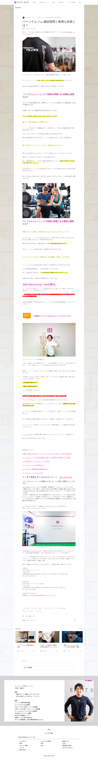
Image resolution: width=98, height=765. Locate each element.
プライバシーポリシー (67, 747)
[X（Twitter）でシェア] (26, 616)
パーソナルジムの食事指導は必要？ (25, 646)
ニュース (22, 747)
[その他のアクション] (75, 17)
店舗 (21, 743)
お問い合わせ (23, 749)
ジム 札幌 (25, 608)
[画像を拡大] (49, 340)
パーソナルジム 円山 (48, 608)
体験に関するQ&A (66, 745)
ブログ (64, 743)
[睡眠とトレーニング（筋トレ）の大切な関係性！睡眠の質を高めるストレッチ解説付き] (72, 637)
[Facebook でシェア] (23, 616)
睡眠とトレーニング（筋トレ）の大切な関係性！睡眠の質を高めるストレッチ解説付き (72, 646)
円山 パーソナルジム (28, 611)
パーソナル (38, 611)
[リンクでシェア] (33, 616)
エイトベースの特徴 (46, 741)
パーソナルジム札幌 (60, 608)
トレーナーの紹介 (24, 745)
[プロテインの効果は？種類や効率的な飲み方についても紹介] (49, 637)
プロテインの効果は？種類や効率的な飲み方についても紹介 (48, 646)
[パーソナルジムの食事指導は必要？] (25, 637)
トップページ (23, 741)
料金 (42, 743)
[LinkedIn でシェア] (30, 616)
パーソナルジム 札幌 (36, 608)
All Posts (18, 7)
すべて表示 (80, 628)
